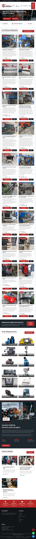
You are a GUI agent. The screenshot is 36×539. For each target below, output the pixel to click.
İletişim (29, 5)
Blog (21, 5)
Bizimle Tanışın (5, 445)
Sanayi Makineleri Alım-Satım (30, 536)
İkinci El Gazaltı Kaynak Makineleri (19, 536)
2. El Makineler (17, 6)
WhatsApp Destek (31, 0)
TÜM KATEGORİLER (29, 332)
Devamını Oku (22, 475)
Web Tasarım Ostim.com (26, 537)
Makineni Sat (15, 18)
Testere (15, 23)
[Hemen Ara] (33, 536)
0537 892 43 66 (33, 6)
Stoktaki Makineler (22, 516)
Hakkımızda (25, 5)
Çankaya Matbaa (18, 537)
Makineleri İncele (7, 18)
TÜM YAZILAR (30, 452)
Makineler (20, 514)
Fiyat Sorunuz (7, 60)
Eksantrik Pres (27, 23)
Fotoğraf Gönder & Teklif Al (30, 323)
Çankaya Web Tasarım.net (10, 537)
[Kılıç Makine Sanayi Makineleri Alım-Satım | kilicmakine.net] (6, 7)
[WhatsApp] (33, 533)
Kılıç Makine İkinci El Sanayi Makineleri (6, 536)
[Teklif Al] (33, 530)
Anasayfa (13, 5)
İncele (14, 60)
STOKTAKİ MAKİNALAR (28, 31)
